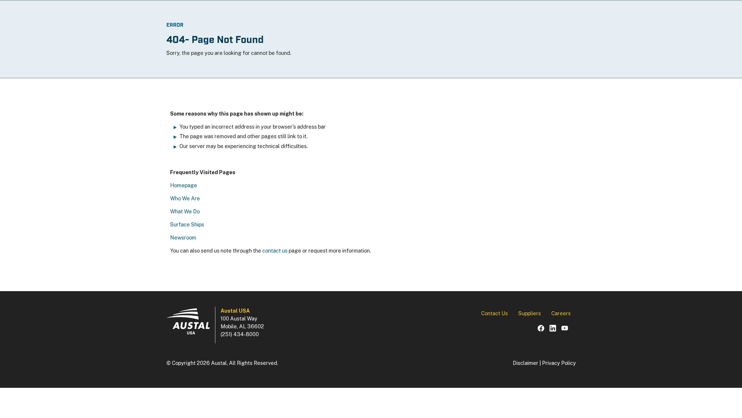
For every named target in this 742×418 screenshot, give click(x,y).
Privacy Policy (559, 363)
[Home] (188, 321)
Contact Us (494, 313)
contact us (275, 251)
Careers (561, 313)
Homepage (183, 185)
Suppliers (529, 313)
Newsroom (183, 238)
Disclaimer (525, 363)
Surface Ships (187, 224)
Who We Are (185, 198)
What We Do (185, 211)
